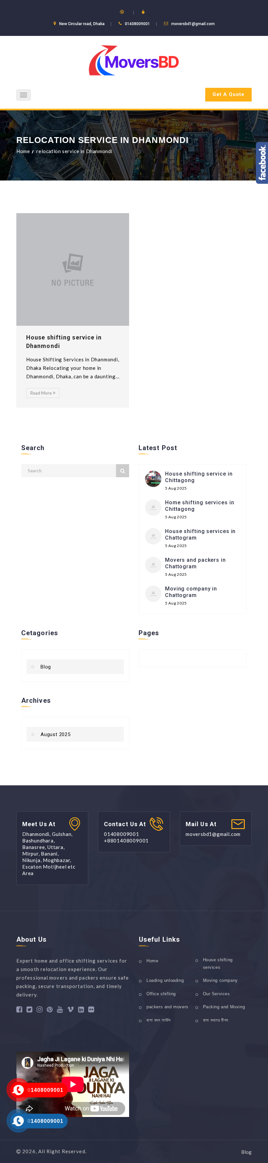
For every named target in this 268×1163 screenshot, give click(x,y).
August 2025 (56, 734)
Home (23, 151)
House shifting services (218, 963)
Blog (46, 667)
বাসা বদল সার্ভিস (158, 1020)
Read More (41, 393)
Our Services (216, 993)
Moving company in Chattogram (191, 592)
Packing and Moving (224, 1006)
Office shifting (161, 993)
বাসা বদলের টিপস (216, 1020)
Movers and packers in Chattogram (195, 563)
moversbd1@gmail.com (193, 24)
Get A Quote (228, 94)
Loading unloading (165, 980)
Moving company (220, 980)
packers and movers (167, 1006)
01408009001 (45, 1090)
